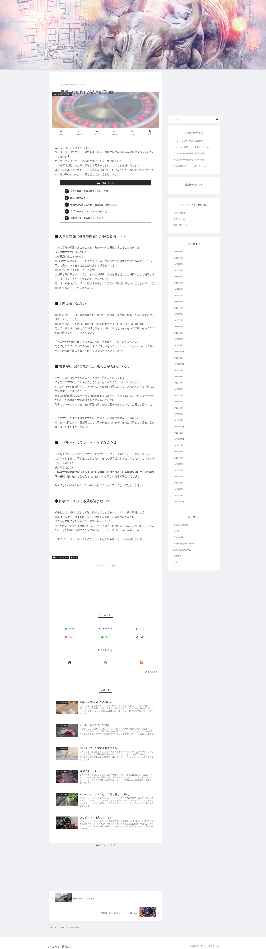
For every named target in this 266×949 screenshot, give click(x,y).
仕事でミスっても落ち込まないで (86, 218)
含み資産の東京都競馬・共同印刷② (188, 153)
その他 (75, 557)
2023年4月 (178, 327)
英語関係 (177, 556)
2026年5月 (178, 264)
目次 (104, 183)
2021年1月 (178, 495)
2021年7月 (178, 458)
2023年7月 (178, 308)
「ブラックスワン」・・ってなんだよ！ (90, 211)
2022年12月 (178, 351)
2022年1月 (178, 420)
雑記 (175, 562)
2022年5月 (178, 395)
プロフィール (179, 219)
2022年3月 (178, 408)
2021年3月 (178, 483)
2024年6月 (178, 283)
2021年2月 (178, 489)
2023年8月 (178, 302)
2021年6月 (178, 464)
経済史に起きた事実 (182, 550)
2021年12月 (178, 427)
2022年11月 (178, 358)
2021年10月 (178, 439)
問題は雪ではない (79, 198)
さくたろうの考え (61, 557)
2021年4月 (178, 476)
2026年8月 (178, 251)
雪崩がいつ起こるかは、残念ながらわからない (93, 204)
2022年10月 (178, 364)
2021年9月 (178, 445)
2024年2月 (178, 289)
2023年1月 (178, 345)
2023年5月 (178, 320)
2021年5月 (178, 470)
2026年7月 (178, 258)
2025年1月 (178, 270)
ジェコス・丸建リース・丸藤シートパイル (191, 147)
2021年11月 (178, 433)
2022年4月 (178, 402)
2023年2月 (178, 339)
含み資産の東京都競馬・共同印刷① (188, 159)
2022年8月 (178, 376)
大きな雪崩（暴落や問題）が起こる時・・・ (92, 191)
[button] (217, 119)
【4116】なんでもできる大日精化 (188, 141)
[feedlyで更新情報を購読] (105, 662)
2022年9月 (178, 370)
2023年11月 (178, 295)
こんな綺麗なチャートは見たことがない (190, 166)
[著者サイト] (69, 662)
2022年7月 (178, 383)
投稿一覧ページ (180, 225)
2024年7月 (178, 276)
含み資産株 (178, 537)
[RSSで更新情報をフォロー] (141, 662)
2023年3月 (178, 333)
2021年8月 (178, 451)
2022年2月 (178, 414)
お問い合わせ (179, 213)
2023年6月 (178, 314)
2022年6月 (178, 389)
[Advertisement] (105, 81)
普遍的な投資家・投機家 (184, 543)
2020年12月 (178, 501)
